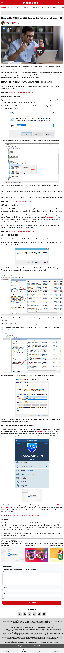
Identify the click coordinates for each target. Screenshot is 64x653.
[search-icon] (62, 3)
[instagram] (24, 616)
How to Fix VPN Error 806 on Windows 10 (22, 92)
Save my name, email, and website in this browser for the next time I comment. (23, 599)
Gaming (55, 7)
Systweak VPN (41, 431)
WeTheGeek (30, 3)
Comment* (5, 572)
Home (4, 13)
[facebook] (20, 616)
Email (4, 593)
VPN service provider (51, 217)
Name (5, 587)
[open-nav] (2, 2)
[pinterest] (39, 616)
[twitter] (29, 616)
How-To (9, 13)
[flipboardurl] (44, 616)
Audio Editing (35, 7)
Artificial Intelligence (22, 7)
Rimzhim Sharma (11, 22)
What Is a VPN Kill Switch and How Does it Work (23, 515)
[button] (59, 3)
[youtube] (34, 616)
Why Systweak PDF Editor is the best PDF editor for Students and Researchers (12, 543)
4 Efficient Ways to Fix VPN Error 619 (20, 201)
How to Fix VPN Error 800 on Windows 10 (22, 231)
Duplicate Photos (46, 7)
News (12, 7)
